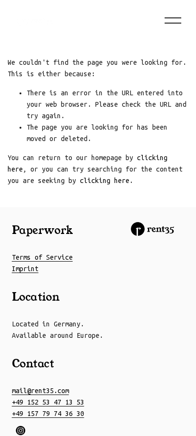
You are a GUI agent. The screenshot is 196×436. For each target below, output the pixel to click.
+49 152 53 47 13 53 (48, 402)
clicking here (104, 180)
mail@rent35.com (40, 391)
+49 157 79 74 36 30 (48, 413)
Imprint (25, 269)
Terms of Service (42, 257)
